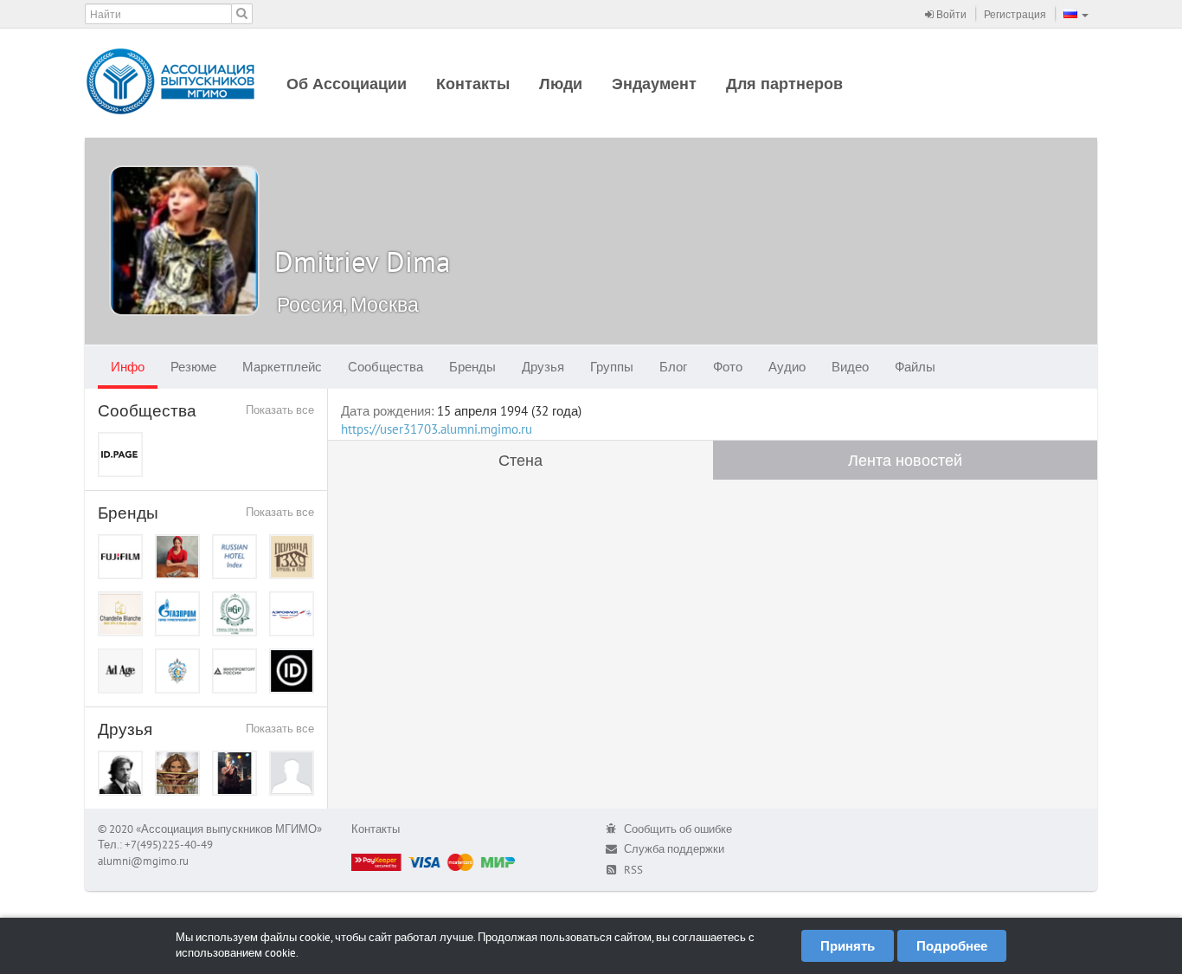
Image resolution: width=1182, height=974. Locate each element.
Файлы (915, 366)
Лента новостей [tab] (905, 460)
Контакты (473, 84)
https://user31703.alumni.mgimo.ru (436, 429)
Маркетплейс (282, 366)
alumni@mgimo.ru (143, 861)
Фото (727, 366)
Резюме (193, 366)
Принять (847, 946)
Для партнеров (784, 84)
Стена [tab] (520, 460)
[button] (1076, 14)
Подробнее (951, 946)
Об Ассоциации (346, 84)
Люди (560, 84)
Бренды (472, 366)
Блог (673, 366)
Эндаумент (654, 84)
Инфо (128, 366)
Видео (850, 366)
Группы (611, 366)
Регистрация (1015, 14)
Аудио (787, 366)
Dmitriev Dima (362, 261)
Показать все (280, 410)
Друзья (543, 366)
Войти (950, 14)
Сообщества (385, 366)
